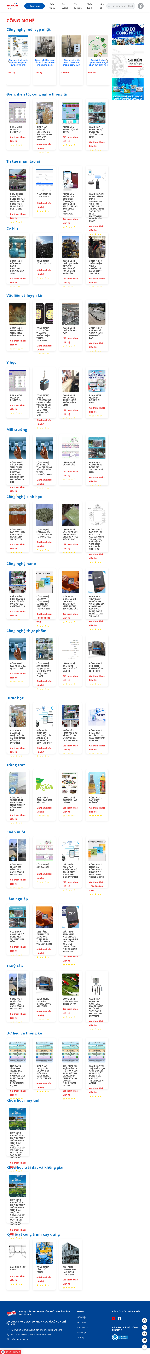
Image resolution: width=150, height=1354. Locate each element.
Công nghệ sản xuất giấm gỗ (95, 800)
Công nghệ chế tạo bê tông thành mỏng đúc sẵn (96, 333)
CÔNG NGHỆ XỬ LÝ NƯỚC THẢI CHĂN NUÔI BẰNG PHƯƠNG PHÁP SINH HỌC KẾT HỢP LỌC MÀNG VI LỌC (17, 472)
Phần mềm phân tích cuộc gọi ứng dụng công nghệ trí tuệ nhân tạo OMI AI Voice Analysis (70, 204)
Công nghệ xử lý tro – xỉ (44, 262)
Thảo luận (89, 5)
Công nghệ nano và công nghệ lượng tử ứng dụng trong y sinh (43, 602)
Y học (11, 362)
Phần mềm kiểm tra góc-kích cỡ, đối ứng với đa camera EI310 (17, 601)
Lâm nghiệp (17, 899)
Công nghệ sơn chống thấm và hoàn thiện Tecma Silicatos (43, 334)
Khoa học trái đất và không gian (35, 1167)
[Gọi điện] (144, 1327)
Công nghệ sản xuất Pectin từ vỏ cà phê (70, 667)
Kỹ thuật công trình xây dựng (33, 1234)
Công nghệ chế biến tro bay (70, 330)
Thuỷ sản (14, 966)
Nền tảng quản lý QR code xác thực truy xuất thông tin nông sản (70, 602)
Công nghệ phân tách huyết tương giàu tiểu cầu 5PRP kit (97, 735)
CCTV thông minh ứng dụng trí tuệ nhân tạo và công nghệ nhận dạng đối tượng (17, 201)
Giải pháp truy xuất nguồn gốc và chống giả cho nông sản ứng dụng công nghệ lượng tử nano (96, 606)
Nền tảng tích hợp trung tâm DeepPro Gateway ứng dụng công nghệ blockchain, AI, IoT (17, 1076)
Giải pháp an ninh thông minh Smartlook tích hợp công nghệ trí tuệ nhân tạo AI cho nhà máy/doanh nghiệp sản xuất (96, 207)
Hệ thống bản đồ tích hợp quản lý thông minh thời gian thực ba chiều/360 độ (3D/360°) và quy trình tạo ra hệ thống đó (17, 1145)
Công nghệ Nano (21, 564)
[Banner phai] (128, 62)
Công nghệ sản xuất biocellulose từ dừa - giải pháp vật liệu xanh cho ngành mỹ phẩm (18, 65)
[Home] (144, 1320)
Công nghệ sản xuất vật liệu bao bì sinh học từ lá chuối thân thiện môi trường (98, 65)
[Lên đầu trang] (144, 1347)
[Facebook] (144, 1333)
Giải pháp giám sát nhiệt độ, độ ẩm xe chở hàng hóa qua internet (44, 736)
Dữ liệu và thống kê (24, 1033)
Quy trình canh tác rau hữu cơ (44, 800)
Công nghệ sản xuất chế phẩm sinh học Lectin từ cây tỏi (17, 534)
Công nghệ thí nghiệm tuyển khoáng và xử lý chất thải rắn (95, 267)
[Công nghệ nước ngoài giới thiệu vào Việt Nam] (128, 89)
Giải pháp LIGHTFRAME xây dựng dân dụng (69, 1271)
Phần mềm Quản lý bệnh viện (16, 129)
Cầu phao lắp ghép (18, 1268)
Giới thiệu (52, 5)
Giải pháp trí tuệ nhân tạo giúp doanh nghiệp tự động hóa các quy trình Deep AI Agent (97, 1075)
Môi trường (16, 430)
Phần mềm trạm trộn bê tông (70, 129)
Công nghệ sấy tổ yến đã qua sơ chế (18, 666)
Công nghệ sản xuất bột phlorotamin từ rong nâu (44, 533)
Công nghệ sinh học (24, 497)
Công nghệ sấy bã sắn (69, 463)
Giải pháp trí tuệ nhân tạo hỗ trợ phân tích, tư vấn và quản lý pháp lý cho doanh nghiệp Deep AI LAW (70, 1076)
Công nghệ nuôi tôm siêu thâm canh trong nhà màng (17, 869)
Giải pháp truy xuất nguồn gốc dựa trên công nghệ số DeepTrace (43, 1072)
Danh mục (35, 6)
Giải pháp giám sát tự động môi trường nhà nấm (96, 132)
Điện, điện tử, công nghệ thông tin (37, 94)
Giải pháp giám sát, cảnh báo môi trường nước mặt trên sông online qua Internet (96, 1007)
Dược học (15, 698)
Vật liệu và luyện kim (25, 295)
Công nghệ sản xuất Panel (42, 1269)
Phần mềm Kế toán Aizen (43, 195)
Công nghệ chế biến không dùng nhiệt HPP (96, 667)
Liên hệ (101, 5)
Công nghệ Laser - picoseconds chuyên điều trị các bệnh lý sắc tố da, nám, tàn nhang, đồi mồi (43, 405)
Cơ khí (12, 228)
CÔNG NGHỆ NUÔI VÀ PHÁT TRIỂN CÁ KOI (70, 1001)
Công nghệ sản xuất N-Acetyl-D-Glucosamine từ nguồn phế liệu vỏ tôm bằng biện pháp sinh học (96, 539)
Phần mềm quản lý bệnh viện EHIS (95, 399)
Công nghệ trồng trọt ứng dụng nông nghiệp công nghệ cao (17, 803)
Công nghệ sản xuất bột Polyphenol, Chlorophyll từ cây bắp (70, 534)
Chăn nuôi (15, 832)
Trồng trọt (15, 765)
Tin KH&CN (78, 5)
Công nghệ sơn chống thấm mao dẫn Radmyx (17, 332)
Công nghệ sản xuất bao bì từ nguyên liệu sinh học (45, 62)
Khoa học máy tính (23, 1100)
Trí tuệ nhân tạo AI (23, 161)
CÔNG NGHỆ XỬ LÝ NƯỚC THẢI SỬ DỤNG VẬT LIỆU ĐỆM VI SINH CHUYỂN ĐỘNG (44, 468)
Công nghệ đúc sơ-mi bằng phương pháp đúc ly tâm (17, 267)
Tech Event (65, 5)
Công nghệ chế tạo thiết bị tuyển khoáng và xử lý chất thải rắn (70, 267)
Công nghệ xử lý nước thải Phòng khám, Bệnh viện (69, 400)
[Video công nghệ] (128, 34)
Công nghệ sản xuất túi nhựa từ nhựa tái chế (71, 62)
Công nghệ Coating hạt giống (70, 800)
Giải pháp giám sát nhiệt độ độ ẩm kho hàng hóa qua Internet (44, 133)
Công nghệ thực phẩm (26, 631)
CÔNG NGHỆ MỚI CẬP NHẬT (28, 29)
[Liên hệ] (144, 1340)
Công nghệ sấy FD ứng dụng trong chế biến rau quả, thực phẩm (43, 669)
